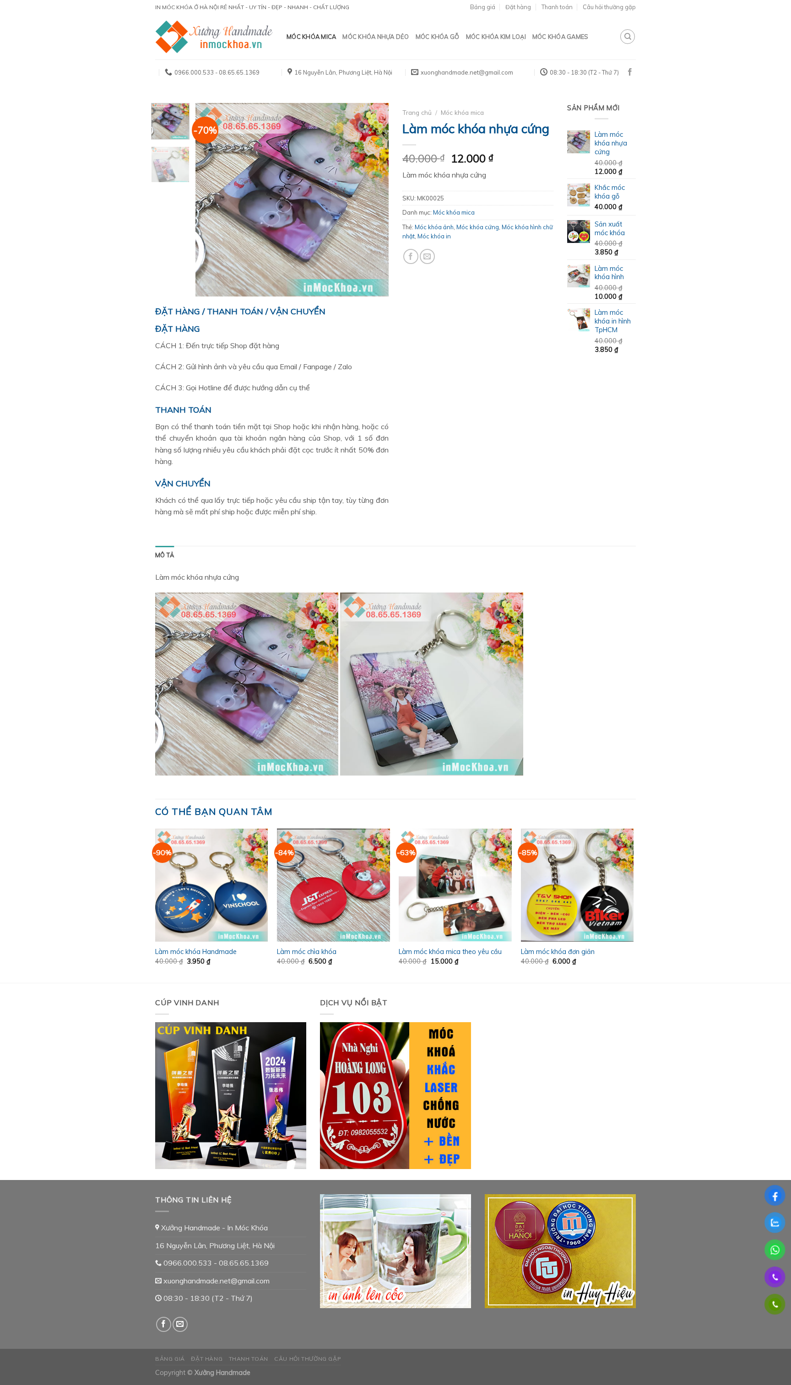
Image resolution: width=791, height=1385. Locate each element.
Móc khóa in (434, 236)
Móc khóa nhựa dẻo (375, 36)
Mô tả (164, 555)
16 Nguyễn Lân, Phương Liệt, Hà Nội (215, 1245)
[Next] (373, 199)
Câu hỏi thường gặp (609, 7)
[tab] (164, 555)
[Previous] (211, 199)
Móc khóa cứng (477, 227)
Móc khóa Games (560, 36)
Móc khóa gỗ (438, 36)
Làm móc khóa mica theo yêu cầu (450, 952)
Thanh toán (557, 7)
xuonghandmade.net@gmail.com (216, 1280)
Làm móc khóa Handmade (196, 952)
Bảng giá (482, 7)
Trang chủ (417, 112)
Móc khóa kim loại (496, 36)
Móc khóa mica (311, 36)
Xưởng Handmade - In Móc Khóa (213, 1227)
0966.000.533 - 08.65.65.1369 (215, 1262)
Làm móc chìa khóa (306, 952)
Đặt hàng (518, 7)
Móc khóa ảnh (434, 227)
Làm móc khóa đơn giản (558, 952)
